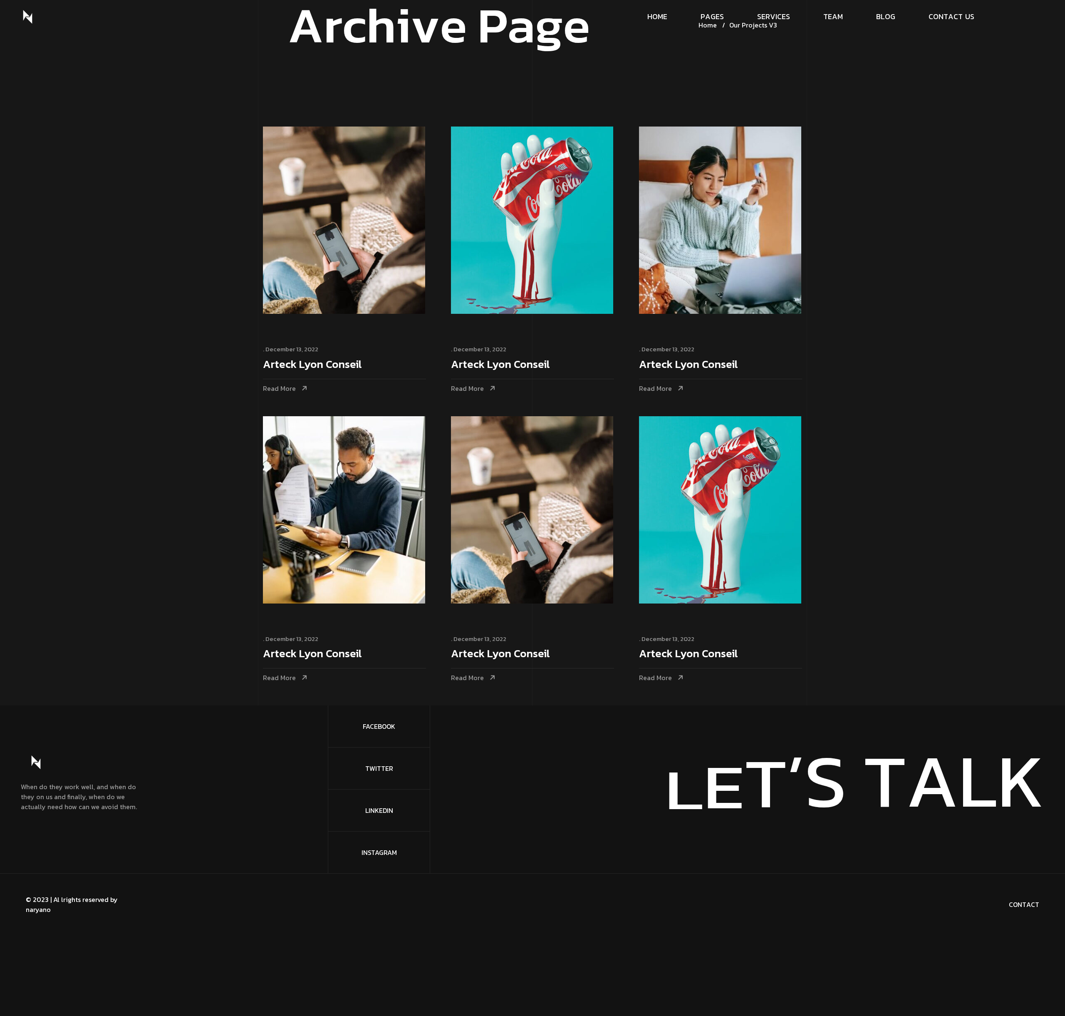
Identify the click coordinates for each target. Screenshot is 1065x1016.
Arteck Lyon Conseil (312, 365)
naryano (38, 909)
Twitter (379, 768)
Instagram (379, 852)
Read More (279, 388)
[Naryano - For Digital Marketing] (27, 17)
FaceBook (379, 726)
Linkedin (379, 810)
